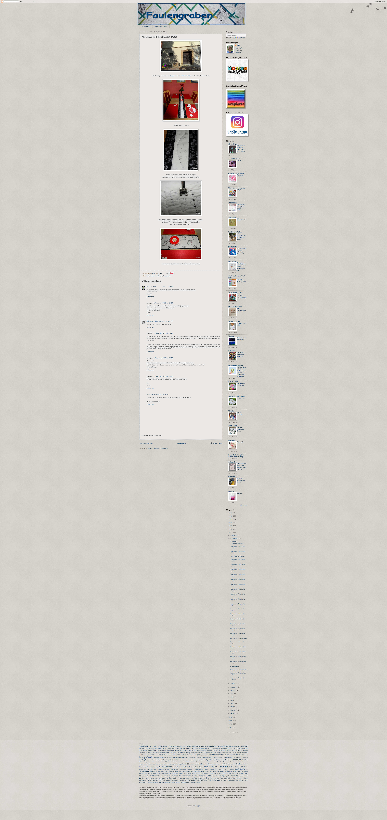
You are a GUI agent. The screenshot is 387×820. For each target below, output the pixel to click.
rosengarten (241, 398)
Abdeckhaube (177, 746)
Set (184, 776)
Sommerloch (215, 776)
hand (246, 755)
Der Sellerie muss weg (235, 457)
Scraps (155, 776)
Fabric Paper (177, 752)
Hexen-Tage (151, 760)
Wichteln (183, 782)
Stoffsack (155, 778)
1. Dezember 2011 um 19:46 (158, 394)
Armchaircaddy (236, 746)
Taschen (205, 778)
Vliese (205, 780)
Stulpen (175, 778)
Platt (180, 769)
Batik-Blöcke (225, 748)
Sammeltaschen (166, 773)
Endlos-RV (151, 752)
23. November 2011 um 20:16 (163, 358)
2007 (231, 727)
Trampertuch (151, 780)
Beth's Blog (232, 351)
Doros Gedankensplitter (236, 455)
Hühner (173, 760)
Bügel (198, 750)
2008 (231, 724)
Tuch (156, 780)
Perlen (159, 769)
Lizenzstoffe (174, 764)
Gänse (152, 755)
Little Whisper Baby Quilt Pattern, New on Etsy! (241, 466)
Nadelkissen (167, 766)
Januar (232, 713)
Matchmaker (231, 764)
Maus (237, 764)
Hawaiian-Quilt (208, 757)
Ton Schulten (243, 778)
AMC (202, 746)
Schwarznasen (243, 773)
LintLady (149, 287)
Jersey (214, 760)
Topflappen (142, 780)
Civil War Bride (217, 750)
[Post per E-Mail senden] (166, 273)
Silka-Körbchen (200, 776)
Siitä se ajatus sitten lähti (241, 339)
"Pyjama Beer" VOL (241, 324)
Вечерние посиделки (235, 365)
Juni (231, 697)
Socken (208, 775)
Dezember (234, 535)
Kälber (228, 760)
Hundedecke (183, 760)
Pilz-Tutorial (165, 769)
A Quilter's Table (234, 159)
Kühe (209, 762)
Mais (187, 764)
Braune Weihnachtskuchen (182, 750)
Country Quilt (227, 750)
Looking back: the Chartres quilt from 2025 (241, 207)
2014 (231, 523)
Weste (173, 782)
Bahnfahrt (207, 748)
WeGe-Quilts (233, 382)
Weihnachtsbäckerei (153, 782)
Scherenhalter (205, 773)
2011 (231, 532)
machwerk (231, 477)
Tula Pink (162, 780)
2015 (231, 519)
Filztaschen (225, 752)
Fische (230, 752)
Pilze (171, 769)
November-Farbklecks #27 (237, 547)
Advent (189, 746)
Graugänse (197, 755)
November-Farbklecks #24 (237, 565)
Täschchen (198, 778)
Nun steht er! (234, 667)
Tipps (225, 778)
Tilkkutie (231, 336)
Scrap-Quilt (149, 776)
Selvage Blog (232, 462)
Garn (156, 755)
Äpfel (221, 746)
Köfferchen (189, 762)
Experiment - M (166, 752)
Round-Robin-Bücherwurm (196, 771)
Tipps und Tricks (160, 26)
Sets (186, 776)
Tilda (221, 778)
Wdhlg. (241, 780)
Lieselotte (167, 764)
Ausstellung (150, 748)
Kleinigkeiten (177, 762)
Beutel (145, 750)
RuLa (214, 771)
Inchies (190, 760)
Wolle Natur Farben (235, 232)
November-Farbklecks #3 (238, 670)
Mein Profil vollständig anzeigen (238, 50)
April (232, 703)
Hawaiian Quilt (200, 757)
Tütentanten (175, 780)
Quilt (237, 769)
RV (226, 771)
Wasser (236, 780)
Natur (187, 767)
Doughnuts (142, 752)
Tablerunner (167, 276)
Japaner (195, 760)
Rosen (185, 771)
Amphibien (208, 746)
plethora (239, 160)
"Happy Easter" (144, 746)
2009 (231, 721)
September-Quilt (177, 776)
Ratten (166, 771)
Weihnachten (143, 782)
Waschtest (231, 780)
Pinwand (176, 769)
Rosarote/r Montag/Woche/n (236, 542)
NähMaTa (182, 767)
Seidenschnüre (166, 776)
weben (246, 780)
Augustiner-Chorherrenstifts (180, 76)
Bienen (150, 750)
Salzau (159, 773)
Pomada (231, 491)
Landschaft (231, 762)
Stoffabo (142, 778)
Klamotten (169, 762)
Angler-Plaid (216, 746)
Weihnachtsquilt (165, 782)
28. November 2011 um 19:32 (163, 376)
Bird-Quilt (155, 750)
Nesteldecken (193, 767)
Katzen (246, 760)
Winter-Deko (190, 782)
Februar (233, 710)
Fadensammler (194, 752)
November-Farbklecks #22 (237, 575)
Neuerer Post (146, 443)
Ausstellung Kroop (169, 748)
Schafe (181, 773)
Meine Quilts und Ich (235, 307)
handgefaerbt (146, 757)
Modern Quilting (144, 767)
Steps (239, 190)
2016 (231, 516)
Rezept (181, 771)
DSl (147, 752)
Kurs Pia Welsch (222, 762)
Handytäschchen (167, 757)
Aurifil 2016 (142, 748)
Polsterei (189, 769)
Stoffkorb (149, 778)
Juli (231, 694)
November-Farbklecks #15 (237, 610)
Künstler (214, 762)
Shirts (193, 776)
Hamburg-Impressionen (237, 755)
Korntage (196, 762)
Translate (242, 38)
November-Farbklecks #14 (237, 615)
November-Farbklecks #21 (237, 580)
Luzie (184, 764)
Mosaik (152, 767)
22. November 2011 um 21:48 (163, 287)
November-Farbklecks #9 (238, 639)
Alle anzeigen (243, 505)
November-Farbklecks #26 (237, 552)
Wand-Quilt (216, 780)
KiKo (140, 762)
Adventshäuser (195, 746)
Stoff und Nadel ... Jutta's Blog (236, 277)
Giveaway (183, 755)
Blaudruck (163, 750)
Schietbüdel (212, 773)
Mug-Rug (158, 767)
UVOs (193, 780)
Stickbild (234, 776)
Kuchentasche (204, 762)
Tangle (192, 778)
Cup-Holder (244, 750)
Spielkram (228, 776)
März (232, 707)
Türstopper (168, 780)
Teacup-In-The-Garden (236, 396)
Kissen (154, 762)
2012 (231, 529)
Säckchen (147, 773)
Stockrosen (244, 776)
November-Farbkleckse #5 (238, 658)
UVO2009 (187, 780)
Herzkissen (245, 757)
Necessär (240, 442)
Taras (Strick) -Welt (235, 292)
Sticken (239, 776)
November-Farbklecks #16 (237, 605)
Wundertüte (197, 782)
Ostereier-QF (239, 767)
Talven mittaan (239, 413)
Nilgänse (200, 767)
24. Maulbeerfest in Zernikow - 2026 (241, 236)
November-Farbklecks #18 (237, 595)
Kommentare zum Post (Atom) (158, 448)
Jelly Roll (208, 760)
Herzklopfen (143, 760)
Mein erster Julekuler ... (237, 556)
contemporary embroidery (236, 173)
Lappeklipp (231, 440)
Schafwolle (187, 773)
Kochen (183, 762)
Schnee (229, 773)
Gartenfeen (161, 755)
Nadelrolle (176, 767)
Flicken (239, 752)
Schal (193, 773)
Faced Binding (185, 752)
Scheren (198, 773)
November (234, 538)
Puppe (219, 769)
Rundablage (220, 771)
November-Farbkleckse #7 (238, 648)
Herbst (216, 757)
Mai (231, 700)
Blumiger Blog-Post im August (241, 281)
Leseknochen (160, 764)
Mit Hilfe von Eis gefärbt (241, 384)
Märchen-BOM (194, 764)
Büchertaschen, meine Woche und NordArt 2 (241, 251)
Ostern (246, 767)
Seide (159, 776)
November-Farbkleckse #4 (238, 662)
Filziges (218, 752)
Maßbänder (224, 764)
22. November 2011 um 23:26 (163, 303)
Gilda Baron (176, 755)
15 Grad (170, 746)
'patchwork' (232, 217)
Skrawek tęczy (233, 144)
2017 (231, 513)
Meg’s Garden (243, 764)
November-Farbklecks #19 (237, 590)
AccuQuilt (184, 746)
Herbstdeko (229, 757)
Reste (176, 771)
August (233, 690)
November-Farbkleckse (154, 276)
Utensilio (181, 780)
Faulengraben (208, 752)
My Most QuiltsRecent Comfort (241, 354)
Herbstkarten (237, 757)
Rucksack (209, 771)
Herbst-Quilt (222, 757)
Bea (235, 748)
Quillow (232, 769)
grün (202, 755)
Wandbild (224, 780)
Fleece (234, 752)
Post (194, 769)
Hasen (185, 757)
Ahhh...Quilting (233, 426)
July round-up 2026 (241, 220)
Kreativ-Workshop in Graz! (241, 480)
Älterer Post (216, 443)
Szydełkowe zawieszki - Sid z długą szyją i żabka (241, 148)
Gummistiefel (220, 755)
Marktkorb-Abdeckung (206, 764)
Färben (201, 752)
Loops (180, 764)
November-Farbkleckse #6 (238, 653)
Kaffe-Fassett (221, 760)
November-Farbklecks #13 (237, 620)
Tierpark (216, 778)
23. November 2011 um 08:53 (162, 321)
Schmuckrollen (221, 773)
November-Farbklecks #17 (237, 600)
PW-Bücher (225, 769)
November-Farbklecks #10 (237, 634)
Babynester (195, 748)
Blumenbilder (170, 750)
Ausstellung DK (159, 748)
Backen (201, 748)
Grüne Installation (210, 755)
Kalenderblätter (236, 759)
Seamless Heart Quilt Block (240, 429)
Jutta (238, 45)
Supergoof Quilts (234, 321)
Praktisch (206, 769)
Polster (184, 769)
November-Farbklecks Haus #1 (237, 679)
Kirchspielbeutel (147, 762)
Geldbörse (168, 755)
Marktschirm (217, 764)
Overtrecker (142, 769)
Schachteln (175, 773)
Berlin (238, 748)
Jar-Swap (201, 760)
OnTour (231, 767)
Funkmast (146, 755)
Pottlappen (199, 769)
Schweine (142, 776)
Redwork (171, 771)
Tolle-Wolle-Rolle (233, 778)
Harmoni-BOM (178, 757)
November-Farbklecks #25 (237, 560)
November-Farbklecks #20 (237, 585)
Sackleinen (153, 773)
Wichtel (177, 782)
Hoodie (157, 760)
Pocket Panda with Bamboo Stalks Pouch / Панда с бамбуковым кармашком (241, 371)
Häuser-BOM (191, 757)
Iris (148, 394)
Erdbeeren (158, 752)
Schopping (235, 773)
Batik (218, 748)
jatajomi (149, 321)
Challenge (209, 750)
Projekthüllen (213, 769)
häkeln (227, 755)
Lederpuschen (152, 764)
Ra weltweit (160, 771)
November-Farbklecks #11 (237, 630)
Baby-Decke (187, 748)
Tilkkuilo (231, 411)
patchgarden (232, 246)
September (234, 687)
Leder (145, 764)
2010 (231, 717)
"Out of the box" (162, 746)
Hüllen (177, 760)
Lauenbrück (238, 762)
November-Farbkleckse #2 (238, 674)
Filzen (214, 752)
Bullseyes (203, 750)
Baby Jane (179, 748)
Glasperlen (190, 755)
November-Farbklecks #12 (237, 625)
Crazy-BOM (236, 750)
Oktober (233, 684)
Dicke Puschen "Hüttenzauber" (241, 296)
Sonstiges (222, 776)
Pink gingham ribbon (241, 176)
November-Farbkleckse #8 (238, 643)
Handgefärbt (158, 757)
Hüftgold (168, 760)
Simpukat (240, 493)
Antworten (150, 297)
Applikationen (228, 746)
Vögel (210, 780)
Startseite (146, 26)
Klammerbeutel (161, 762)
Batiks (231, 748)
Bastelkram (214, 748)
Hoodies (162, 760)
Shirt (189, 776)
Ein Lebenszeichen (241, 310)
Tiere (211, 778)
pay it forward (151, 769)
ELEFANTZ (232, 261)
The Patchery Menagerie (236, 188)
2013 (231, 526)
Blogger (197, 806)
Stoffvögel (162, 778)
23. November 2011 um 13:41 (163, 333)
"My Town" (153, 746)
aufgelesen (244, 746)
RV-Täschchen (232, 771)
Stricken (168, 778)
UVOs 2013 (199, 780)
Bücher (193, 750)
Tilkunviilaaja (232, 202)
